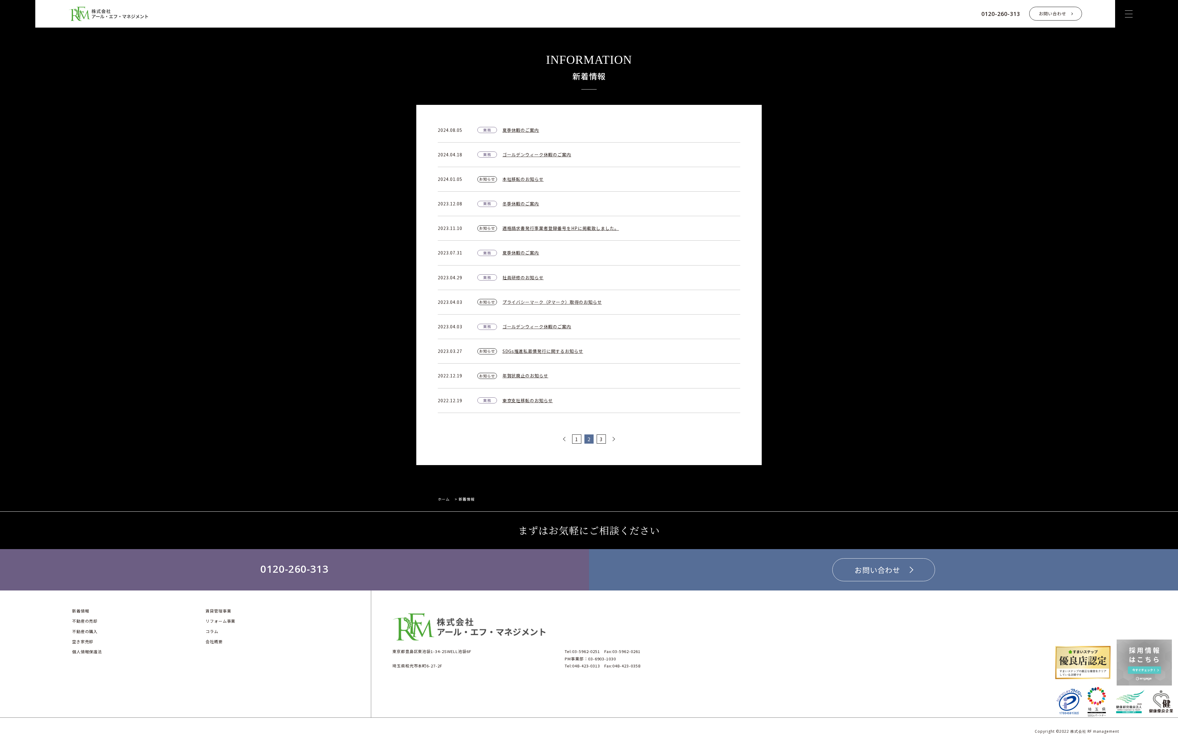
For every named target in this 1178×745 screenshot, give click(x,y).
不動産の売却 (85, 621)
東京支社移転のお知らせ (527, 400)
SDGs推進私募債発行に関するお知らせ (542, 351)
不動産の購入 (85, 631)
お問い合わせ (1052, 13)
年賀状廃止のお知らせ (525, 375)
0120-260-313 (1000, 13)
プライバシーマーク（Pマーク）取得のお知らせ (552, 302)
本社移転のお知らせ (523, 179)
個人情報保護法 (87, 652)
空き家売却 (83, 641)
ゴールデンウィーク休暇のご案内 (536, 154)
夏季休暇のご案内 (520, 130)
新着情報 (80, 611)
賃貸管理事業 (218, 611)
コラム (212, 631)
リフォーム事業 (221, 621)
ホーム (444, 499)
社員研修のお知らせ (523, 277)
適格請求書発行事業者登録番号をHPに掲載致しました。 (560, 228)
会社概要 (214, 641)
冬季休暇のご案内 (520, 204)
